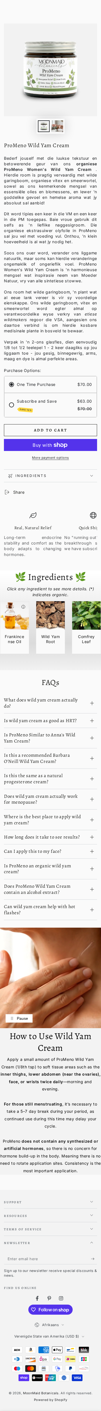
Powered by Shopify (50, 1400)
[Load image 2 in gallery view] (57, 126)
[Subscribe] (94, 1259)
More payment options (50, 458)
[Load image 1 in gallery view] (44, 126)
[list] (50, 537)
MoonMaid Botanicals (41, 1393)
